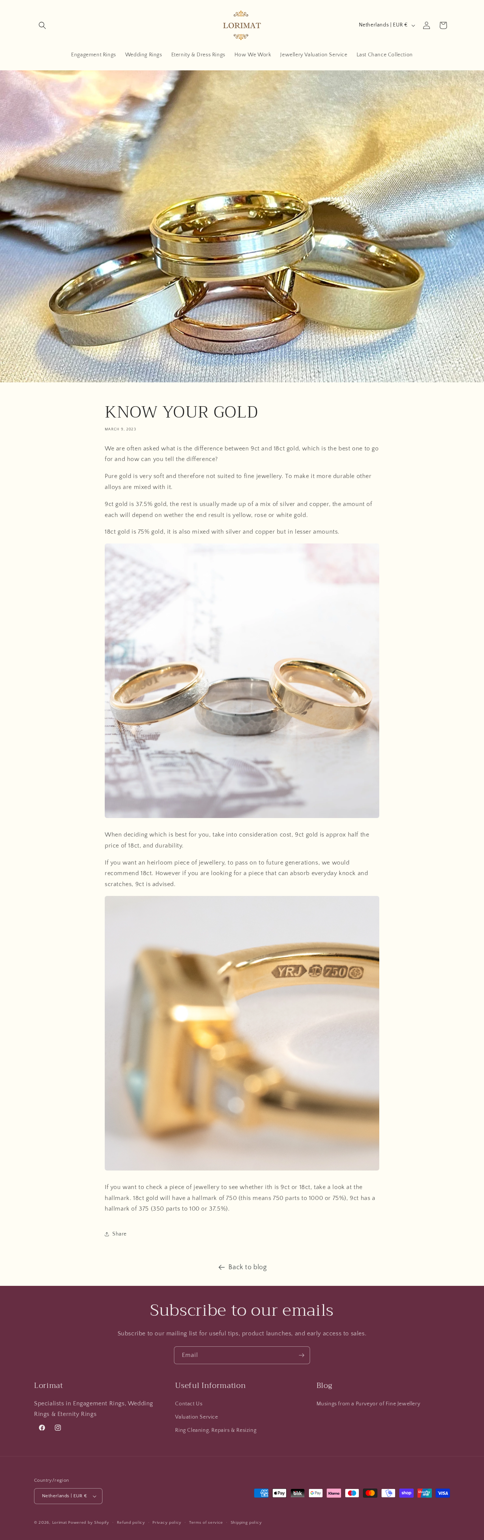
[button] (42, 25)
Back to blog (247, 1267)
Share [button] (119, 1234)
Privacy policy (167, 1522)
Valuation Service (196, 1417)
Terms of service (206, 1522)
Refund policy (131, 1522)
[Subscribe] (301, 1355)
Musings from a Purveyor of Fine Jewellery (368, 1404)
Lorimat (59, 1522)
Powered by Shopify (88, 1522)
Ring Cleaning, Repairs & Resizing (215, 1430)
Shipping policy (246, 1522)
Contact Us (188, 1404)
